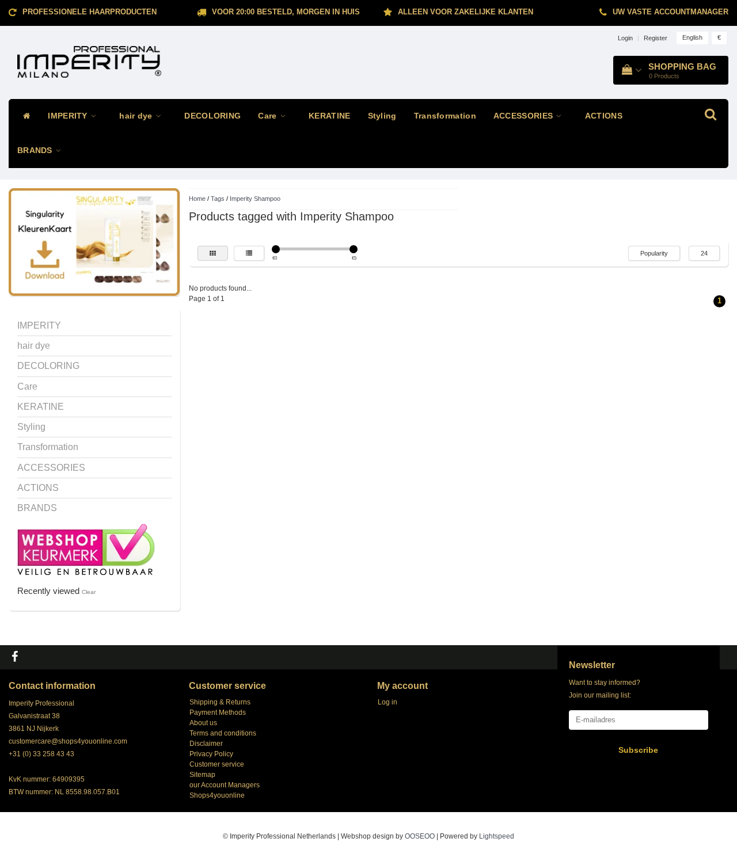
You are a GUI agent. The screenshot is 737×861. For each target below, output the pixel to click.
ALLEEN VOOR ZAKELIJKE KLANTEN (465, 11)
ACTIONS (603, 116)
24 (704, 253)
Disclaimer (206, 744)
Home (197, 198)
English (692, 37)
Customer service (216, 764)
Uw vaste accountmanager (670, 11)
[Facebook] (16, 657)
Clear (89, 592)
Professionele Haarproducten (89, 11)
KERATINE (329, 116)
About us (203, 723)
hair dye (137, 116)
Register (655, 38)
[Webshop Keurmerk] (86, 549)
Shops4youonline (217, 795)
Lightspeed (496, 836)
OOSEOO (420, 836)
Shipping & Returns (219, 702)
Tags (218, 198)
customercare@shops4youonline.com (68, 741)
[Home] (24, 116)
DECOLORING (212, 116)
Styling (382, 116)
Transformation (445, 116)
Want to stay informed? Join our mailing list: (604, 689)
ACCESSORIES (524, 116)
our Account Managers (224, 785)
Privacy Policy (211, 754)
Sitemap (202, 775)
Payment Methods (217, 712)
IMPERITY (69, 116)
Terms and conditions (222, 733)
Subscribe (638, 750)
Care (268, 116)
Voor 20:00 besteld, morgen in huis (286, 11)
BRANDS (36, 150)
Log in (387, 702)
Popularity (654, 253)
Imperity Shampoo (255, 198)
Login (625, 38)
